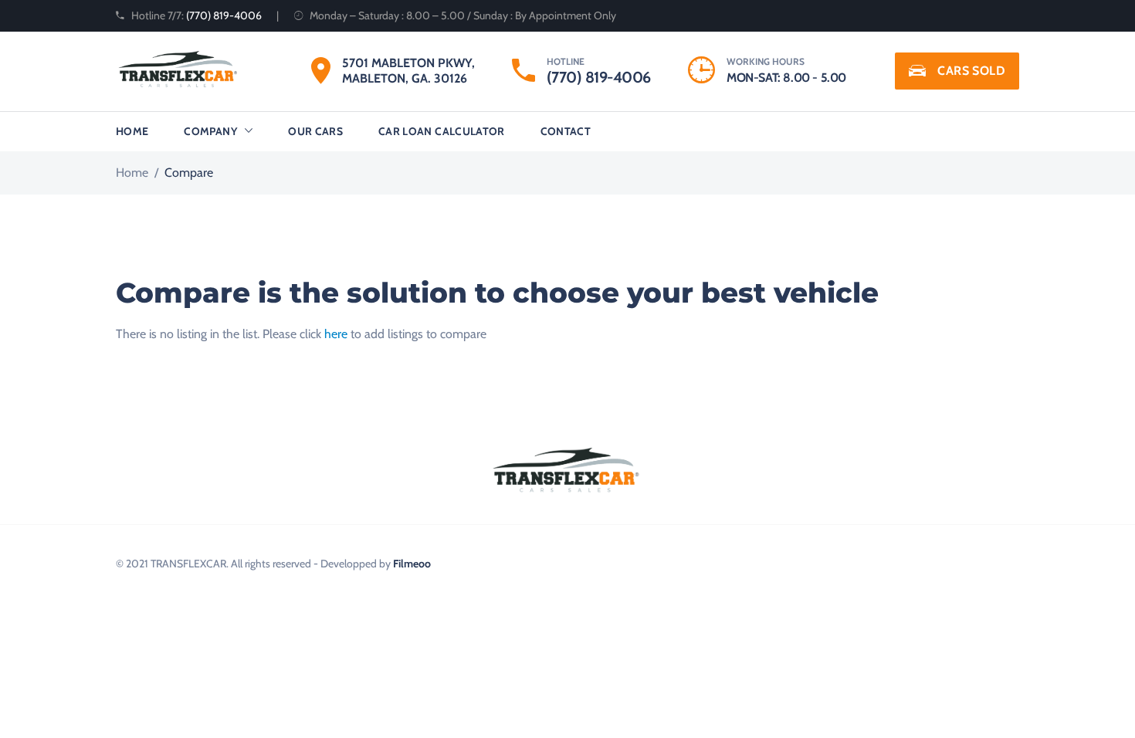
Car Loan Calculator (441, 131)
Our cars (315, 131)
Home (132, 131)
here (335, 334)
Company (210, 131)
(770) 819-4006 (224, 15)
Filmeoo (412, 563)
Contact (565, 131)
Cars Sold (971, 70)
